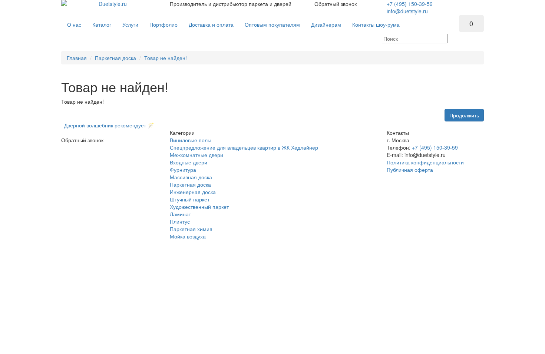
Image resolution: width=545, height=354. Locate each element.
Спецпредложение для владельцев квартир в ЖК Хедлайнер (244, 147)
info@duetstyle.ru (407, 11)
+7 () (410, 3)
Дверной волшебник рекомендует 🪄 (107, 125)
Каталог (101, 24)
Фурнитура (183, 169)
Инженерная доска (193, 192)
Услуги (130, 24)
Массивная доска (191, 177)
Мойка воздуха (188, 236)
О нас (74, 24)
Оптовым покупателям (272, 24)
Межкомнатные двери (196, 154)
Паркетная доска (115, 57)
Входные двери (188, 162)
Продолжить (464, 115)
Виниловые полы (190, 140)
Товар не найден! (165, 57)
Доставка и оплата (211, 24)
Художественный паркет (199, 206)
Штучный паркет (189, 199)
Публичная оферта (410, 169)
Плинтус (180, 221)
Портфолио (163, 24)
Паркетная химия (191, 229)
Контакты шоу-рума (376, 24)
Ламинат (180, 214)
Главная (77, 57)
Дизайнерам (326, 24)
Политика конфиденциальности (425, 162)
